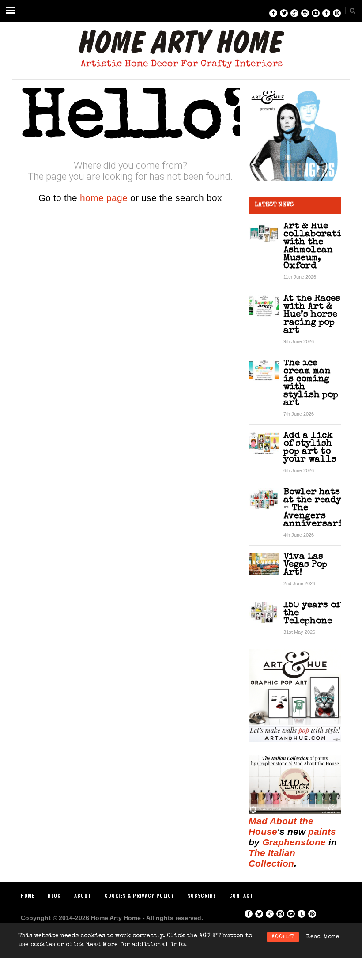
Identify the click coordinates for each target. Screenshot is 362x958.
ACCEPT (283, 937)
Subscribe (202, 895)
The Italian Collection (272, 858)
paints (322, 831)
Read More (322, 937)
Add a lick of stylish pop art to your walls (309, 447)
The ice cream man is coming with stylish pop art (310, 383)
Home (27, 895)
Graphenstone (294, 842)
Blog (54, 895)
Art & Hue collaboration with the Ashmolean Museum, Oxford (318, 246)
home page (104, 198)
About (82, 895)
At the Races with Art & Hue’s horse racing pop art (311, 314)
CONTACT (241, 895)
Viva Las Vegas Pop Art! (305, 564)
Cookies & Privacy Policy (139, 895)
